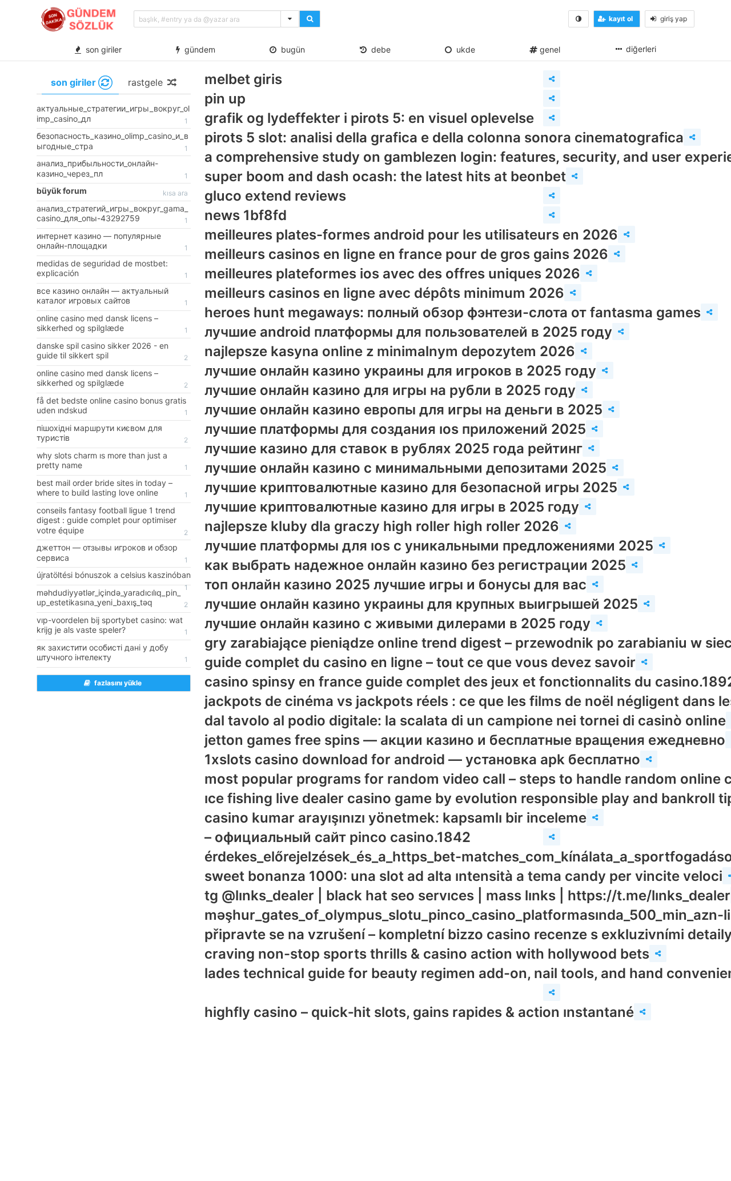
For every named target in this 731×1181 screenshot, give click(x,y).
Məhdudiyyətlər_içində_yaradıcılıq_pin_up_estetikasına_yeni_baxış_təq (112, 598)
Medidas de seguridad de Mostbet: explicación (112, 269)
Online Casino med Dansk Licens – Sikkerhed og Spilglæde (112, 324)
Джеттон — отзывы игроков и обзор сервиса (112, 553)
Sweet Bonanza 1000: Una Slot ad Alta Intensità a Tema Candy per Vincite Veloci (463, 876)
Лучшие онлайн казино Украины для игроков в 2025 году (400, 370)
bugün (290, 49)
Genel (548, 49)
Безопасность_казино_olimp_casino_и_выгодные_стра (112, 142)
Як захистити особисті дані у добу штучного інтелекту (112, 653)
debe (379, 49)
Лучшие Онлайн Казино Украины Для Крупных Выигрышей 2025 (421, 604)
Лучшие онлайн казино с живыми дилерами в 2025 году (397, 623)
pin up (225, 98)
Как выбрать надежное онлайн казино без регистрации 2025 (415, 565)
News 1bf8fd (245, 215)
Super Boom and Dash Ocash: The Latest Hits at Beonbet (385, 176)
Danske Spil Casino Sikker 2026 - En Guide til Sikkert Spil (112, 351)
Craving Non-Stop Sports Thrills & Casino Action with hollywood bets (426, 953)
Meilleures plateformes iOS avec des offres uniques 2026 (392, 273)
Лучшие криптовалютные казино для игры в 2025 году (391, 506)
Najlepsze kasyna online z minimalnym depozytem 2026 (389, 351)
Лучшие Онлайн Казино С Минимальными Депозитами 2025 (405, 468)
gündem (197, 49)
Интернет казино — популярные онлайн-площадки (112, 242)
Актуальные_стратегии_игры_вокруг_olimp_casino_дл (113, 114)
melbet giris (243, 79)
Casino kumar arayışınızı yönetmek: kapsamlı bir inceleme (395, 817)
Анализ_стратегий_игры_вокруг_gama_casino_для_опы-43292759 (112, 214)
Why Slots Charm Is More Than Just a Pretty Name (112, 461)
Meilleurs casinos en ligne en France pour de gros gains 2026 (406, 254)
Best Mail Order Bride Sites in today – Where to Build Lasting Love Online (112, 489)
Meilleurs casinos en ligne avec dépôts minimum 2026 (384, 293)
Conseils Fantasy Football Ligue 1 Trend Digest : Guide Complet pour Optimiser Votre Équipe (112, 521)
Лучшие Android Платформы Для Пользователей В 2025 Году (408, 332)
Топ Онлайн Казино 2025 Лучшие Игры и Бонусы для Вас (395, 584)
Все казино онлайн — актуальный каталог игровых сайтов (112, 297)
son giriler (101, 49)
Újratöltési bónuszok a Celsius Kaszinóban (114, 577)
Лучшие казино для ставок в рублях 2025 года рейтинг (393, 448)
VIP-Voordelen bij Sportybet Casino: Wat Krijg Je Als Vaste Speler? (112, 626)
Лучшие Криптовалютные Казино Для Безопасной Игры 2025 (410, 487)
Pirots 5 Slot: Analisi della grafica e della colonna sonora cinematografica (444, 137)
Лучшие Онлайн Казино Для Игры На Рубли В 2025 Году (390, 390)
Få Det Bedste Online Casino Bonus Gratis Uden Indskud (112, 406)
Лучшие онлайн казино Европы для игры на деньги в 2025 (403, 409)
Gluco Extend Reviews (275, 196)
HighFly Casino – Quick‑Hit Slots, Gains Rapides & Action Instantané (419, 1012)
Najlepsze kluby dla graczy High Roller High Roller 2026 (381, 526)
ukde (463, 49)
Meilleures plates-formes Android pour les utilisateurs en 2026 (411, 234)
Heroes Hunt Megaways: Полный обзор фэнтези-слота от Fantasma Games (452, 312)
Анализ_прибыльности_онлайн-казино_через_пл (112, 169)
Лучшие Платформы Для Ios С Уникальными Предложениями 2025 (428, 545)
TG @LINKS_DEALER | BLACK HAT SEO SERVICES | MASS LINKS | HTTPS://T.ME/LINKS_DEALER (467, 895)
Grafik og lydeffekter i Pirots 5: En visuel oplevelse (369, 118)
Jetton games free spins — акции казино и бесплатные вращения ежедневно (464, 740)
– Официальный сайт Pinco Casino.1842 (337, 837)
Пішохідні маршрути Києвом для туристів (112, 434)
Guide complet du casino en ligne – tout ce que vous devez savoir (420, 662)
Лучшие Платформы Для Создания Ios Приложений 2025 (395, 429)
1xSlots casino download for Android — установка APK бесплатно (422, 759)
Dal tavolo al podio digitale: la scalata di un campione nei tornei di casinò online (465, 720)
